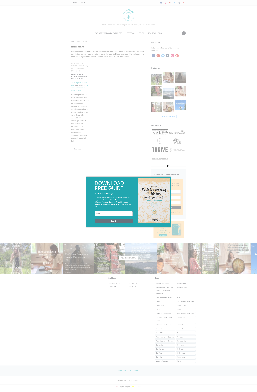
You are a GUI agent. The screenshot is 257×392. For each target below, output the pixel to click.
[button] (169, 166)
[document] (128, 196)
